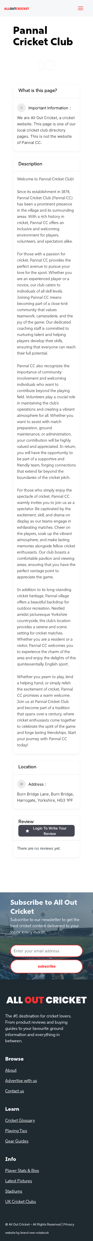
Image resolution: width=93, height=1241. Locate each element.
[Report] (50, 65)
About (11, 1071)
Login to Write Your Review (49, 831)
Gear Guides (16, 1141)
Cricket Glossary (20, 1121)
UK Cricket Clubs (20, 1202)
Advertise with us (21, 1081)
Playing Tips (16, 1131)
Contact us (14, 1091)
